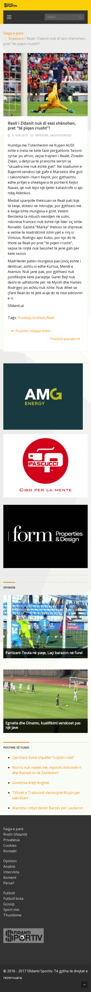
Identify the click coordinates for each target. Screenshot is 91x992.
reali (50, 317)
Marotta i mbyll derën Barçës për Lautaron (47, 807)
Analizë (9, 866)
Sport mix (11, 909)
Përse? (8, 883)
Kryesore (16, 38)
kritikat (38, 317)
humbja (24, 317)
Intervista (11, 872)
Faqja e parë (13, 33)
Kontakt (10, 851)
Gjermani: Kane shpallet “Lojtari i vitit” (43, 757)
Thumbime (12, 915)
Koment (9, 877)
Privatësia (11, 839)
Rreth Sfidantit (15, 834)
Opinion (10, 860)
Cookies (10, 845)
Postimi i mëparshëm (32, 330)
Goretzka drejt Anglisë (30, 782)
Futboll (9, 893)
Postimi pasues (63, 338)
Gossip (9, 904)
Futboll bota (13, 898)
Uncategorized (61, 135)
